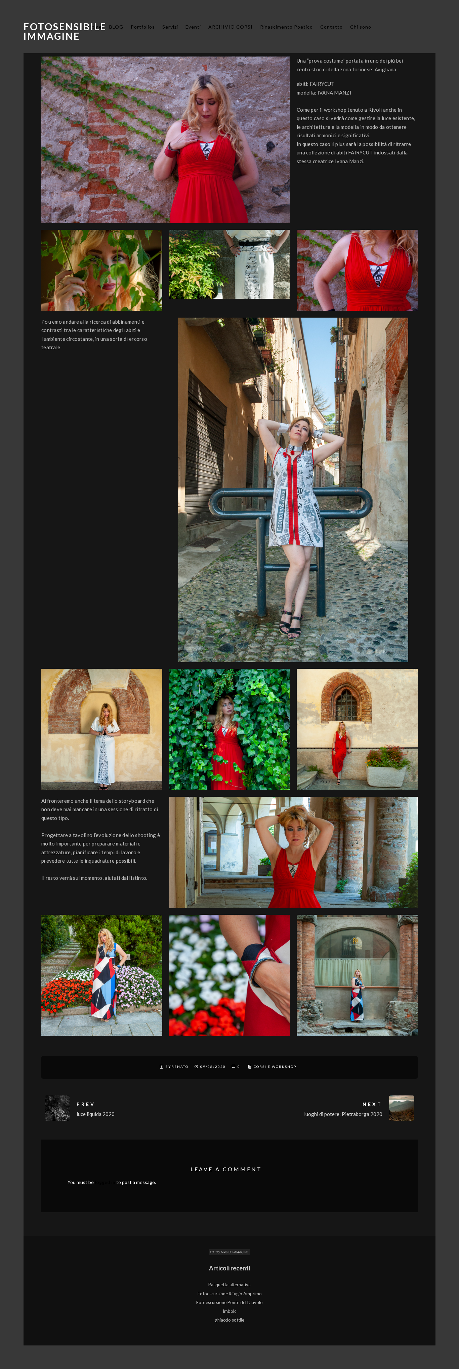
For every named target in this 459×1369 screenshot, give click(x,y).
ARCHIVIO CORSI (230, 27)
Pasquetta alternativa (229, 1284)
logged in (105, 1182)
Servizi (170, 27)
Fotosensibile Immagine (65, 31)
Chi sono (360, 27)
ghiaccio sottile (229, 1320)
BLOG (116, 27)
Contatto (331, 27)
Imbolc (229, 1311)
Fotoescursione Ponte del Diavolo (229, 1302)
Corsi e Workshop (275, 1067)
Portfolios (143, 27)
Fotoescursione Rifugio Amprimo (230, 1293)
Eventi (193, 27)
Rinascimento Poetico (286, 27)
